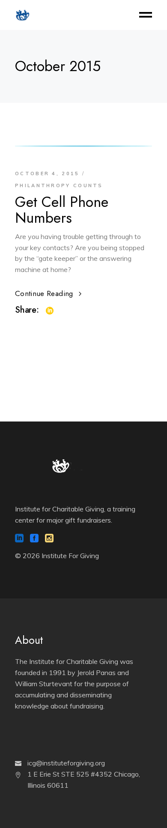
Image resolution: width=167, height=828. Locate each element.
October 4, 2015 (47, 173)
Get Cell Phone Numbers (61, 209)
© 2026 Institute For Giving (57, 555)
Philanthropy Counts (59, 185)
